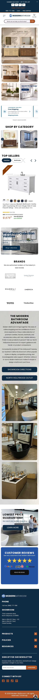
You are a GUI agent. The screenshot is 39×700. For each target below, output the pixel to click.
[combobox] (19, 21)
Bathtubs (17, 160)
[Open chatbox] (35, 696)
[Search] (32, 21)
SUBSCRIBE (31, 667)
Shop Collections (11, 248)
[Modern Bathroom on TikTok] (12, 681)
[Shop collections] (19, 241)
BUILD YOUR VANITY (18, 8)
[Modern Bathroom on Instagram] (7, 681)
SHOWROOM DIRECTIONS (19, 369)
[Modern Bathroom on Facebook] (3, 681)
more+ (31, 201)
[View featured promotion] (19, 46)
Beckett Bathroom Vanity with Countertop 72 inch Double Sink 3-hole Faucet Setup (19, 207)
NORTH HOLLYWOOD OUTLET (19, 378)
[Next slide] (35, 45)
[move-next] (36, 160)
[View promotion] (10, 73)
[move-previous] (31, 160)
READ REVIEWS (19, 572)
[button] (4, 16)
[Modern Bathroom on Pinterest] (16, 681)
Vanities (6, 160)
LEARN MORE (13, 527)
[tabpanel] (19, 192)
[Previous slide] (4, 45)
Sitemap (24, 695)
